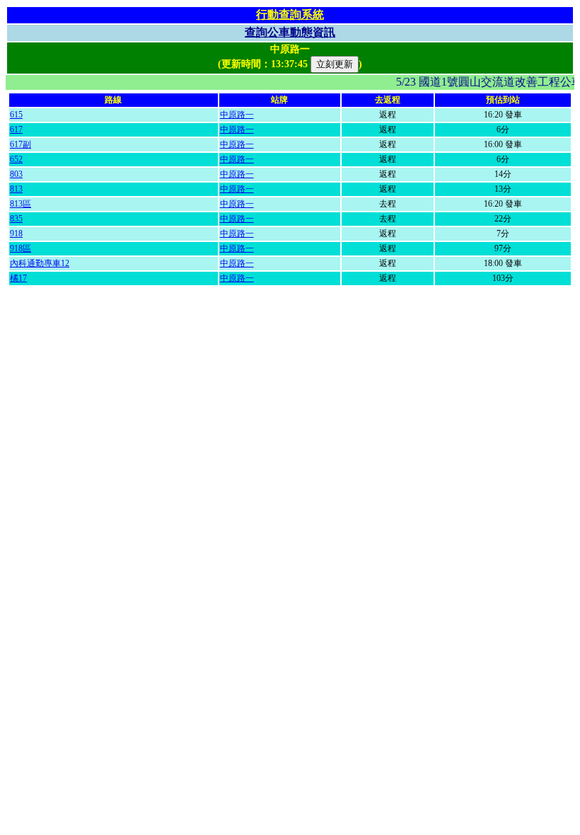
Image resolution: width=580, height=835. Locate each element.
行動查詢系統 (290, 14)
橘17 (18, 278)
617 (16, 129)
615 (16, 115)
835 (16, 219)
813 (16, 189)
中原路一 (237, 115)
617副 (20, 144)
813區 (20, 204)
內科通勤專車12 (39, 263)
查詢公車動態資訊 (290, 32)
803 (16, 174)
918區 (20, 248)
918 (16, 233)
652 (16, 159)
